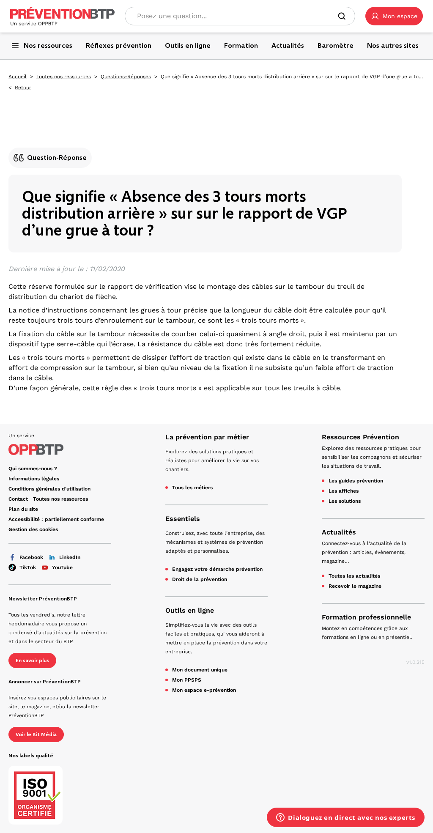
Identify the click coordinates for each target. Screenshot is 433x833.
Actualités (339, 532)
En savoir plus (32, 660)
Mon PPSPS (186, 680)
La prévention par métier (207, 437)
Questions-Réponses (126, 76)
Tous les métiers (192, 487)
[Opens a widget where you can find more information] (346, 818)
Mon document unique (199, 670)
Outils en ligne (189, 610)
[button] (394, 16)
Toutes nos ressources (63, 76)
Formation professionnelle (366, 617)
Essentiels (182, 519)
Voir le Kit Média (36, 734)
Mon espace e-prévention (204, 690)
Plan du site (23, 509)
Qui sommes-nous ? (32, 468)
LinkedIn (69, 557)
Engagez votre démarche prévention (217, 569)
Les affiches (344, 491)
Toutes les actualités (354, 576)
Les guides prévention (356, 481)
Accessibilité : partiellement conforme (56, 519)
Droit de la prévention (199, 579)
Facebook (31, 557)
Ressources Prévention (360, 437)
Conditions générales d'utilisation (49, 489)
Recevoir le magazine (355, 586)
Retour (23, 87)
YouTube (62, 567)
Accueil (17, 76)
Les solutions (345, 501)
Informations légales (33, 479)
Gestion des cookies (33, 529)
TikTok (27, 567)
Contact (18, 499)
